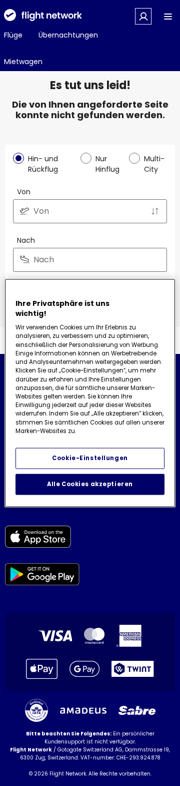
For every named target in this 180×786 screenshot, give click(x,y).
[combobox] (90, 211)
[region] (90, 393)
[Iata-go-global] (36, 710)
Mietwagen (23, 62)
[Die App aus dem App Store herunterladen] (42, 538)
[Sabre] (137, 710)
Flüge (13, 35)
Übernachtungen (68, 35)
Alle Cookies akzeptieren (90, 484)
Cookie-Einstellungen (90, 458)
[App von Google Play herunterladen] (42, 576)
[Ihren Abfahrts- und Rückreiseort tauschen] (155, 211)
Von (23, 192)
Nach (26, 240)
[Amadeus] (83, 710)
